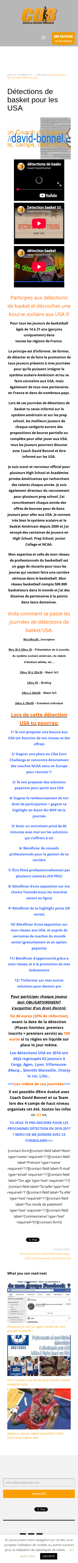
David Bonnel (58, 74)
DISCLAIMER (10, 1529)
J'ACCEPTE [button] (49, 1556)
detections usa (61, 1258)
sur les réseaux (63, 38)
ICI (38, 1114)
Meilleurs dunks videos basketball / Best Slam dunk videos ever (35, 1436)
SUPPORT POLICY (31, 1529)
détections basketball (56, 1254)
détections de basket (38, 1258)
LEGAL (50, 1529)
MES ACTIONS (14, 77)
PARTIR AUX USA (30, 77)
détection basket (30, 1254)
